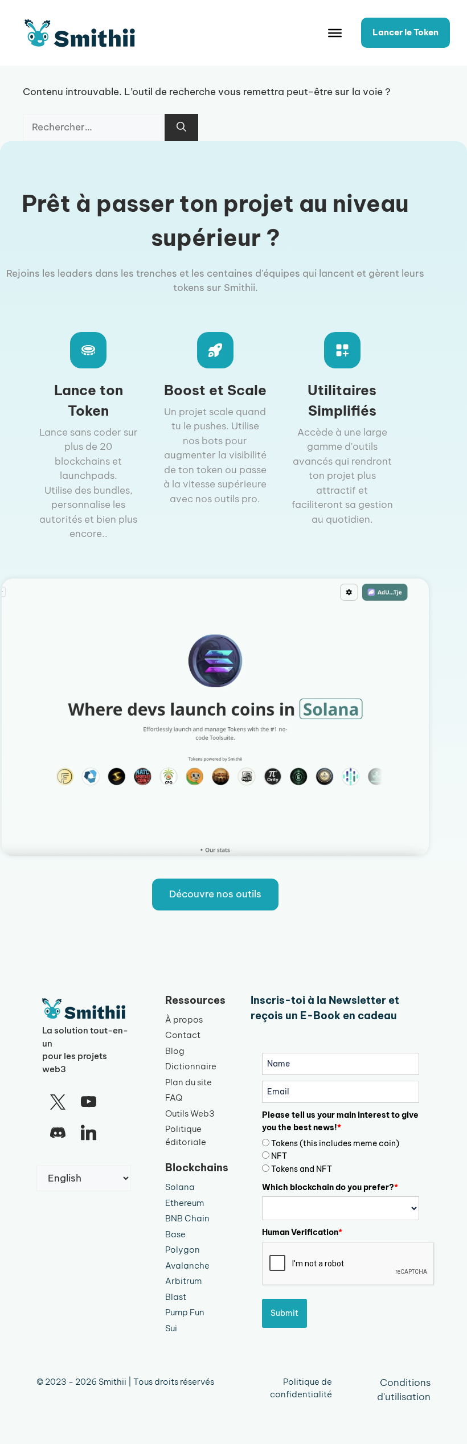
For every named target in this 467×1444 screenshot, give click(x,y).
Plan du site (188, 1082)
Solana (180, 1187)
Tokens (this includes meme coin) (335, 1143)
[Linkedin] (88, 1133)
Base (175, 1234)
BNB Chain (187, 1218)
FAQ (173, 1097)
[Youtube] (88, 1102)
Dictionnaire (190, 1066)
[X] (57, 1102)
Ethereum (184, 1202)
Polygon (182, 1249)
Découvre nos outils (215, 894)
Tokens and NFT (301, 1169)
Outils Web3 (190, 1113)
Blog (175, 1050)
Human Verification (302, 1232)
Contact (182, 1034)
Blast (175, 1296)
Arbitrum (183, 1280)
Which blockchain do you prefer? (330, 1187)
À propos (184, 1019)
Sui (171, 1328)
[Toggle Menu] (335, 33)
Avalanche (187, 1265)
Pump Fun (184, 1312)
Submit (284, 1313)
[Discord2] (57, 1133)
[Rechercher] (181, 127)
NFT (279, 1156)
